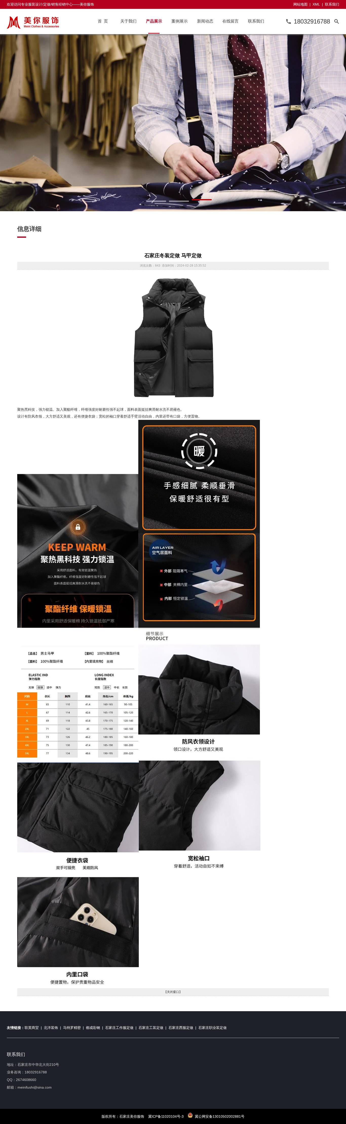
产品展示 (154, 21)
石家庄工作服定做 (119, 1028)
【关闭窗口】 (173, 992)
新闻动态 (205, 21)
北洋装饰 (51, 1028)
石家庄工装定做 (151, 1028)
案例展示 (179, 21)
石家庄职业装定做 (212, 1028)
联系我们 (332, 4)
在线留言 (230, 21)
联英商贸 (32, 1028)
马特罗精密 (72, 1028)
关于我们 (128, 21)
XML (316, 4)
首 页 (103, 21)
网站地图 (300, 4)
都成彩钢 (93, 1028)
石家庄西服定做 (180, 1028)
